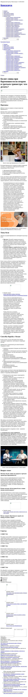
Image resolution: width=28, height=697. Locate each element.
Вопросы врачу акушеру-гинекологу (15, 29)
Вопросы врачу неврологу (13, 26)
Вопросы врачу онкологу (12, 31)
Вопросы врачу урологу (12, 18)
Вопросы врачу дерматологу (13, 22)
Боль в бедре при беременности (14, 625)
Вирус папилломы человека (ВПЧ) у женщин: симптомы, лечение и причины (14, 679)
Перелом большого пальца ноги (8, 654)
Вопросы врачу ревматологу (13, 36)
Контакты (5, 38)
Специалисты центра (8, 14)
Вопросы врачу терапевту (12, 35)
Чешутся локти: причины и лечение (9, 647)
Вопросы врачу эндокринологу (14, 30)
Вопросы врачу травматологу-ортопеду (16, 34)
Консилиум (6, 5)
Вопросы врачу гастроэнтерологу (14, 23)
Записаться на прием (8, 13)
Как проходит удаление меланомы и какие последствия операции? (13, 674)
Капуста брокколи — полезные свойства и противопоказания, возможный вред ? (11, 662)
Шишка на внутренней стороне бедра (10, 657)
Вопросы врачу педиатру (12, 27)
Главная (5, 11)
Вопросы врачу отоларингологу (14, 32)
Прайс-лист (6, 12)
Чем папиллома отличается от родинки (13, 693)
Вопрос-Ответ (6, 16)
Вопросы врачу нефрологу (12, 25)
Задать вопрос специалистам (13, 17)
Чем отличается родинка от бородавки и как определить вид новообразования (14, 685)
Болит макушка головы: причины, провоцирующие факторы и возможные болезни (15, 294)
